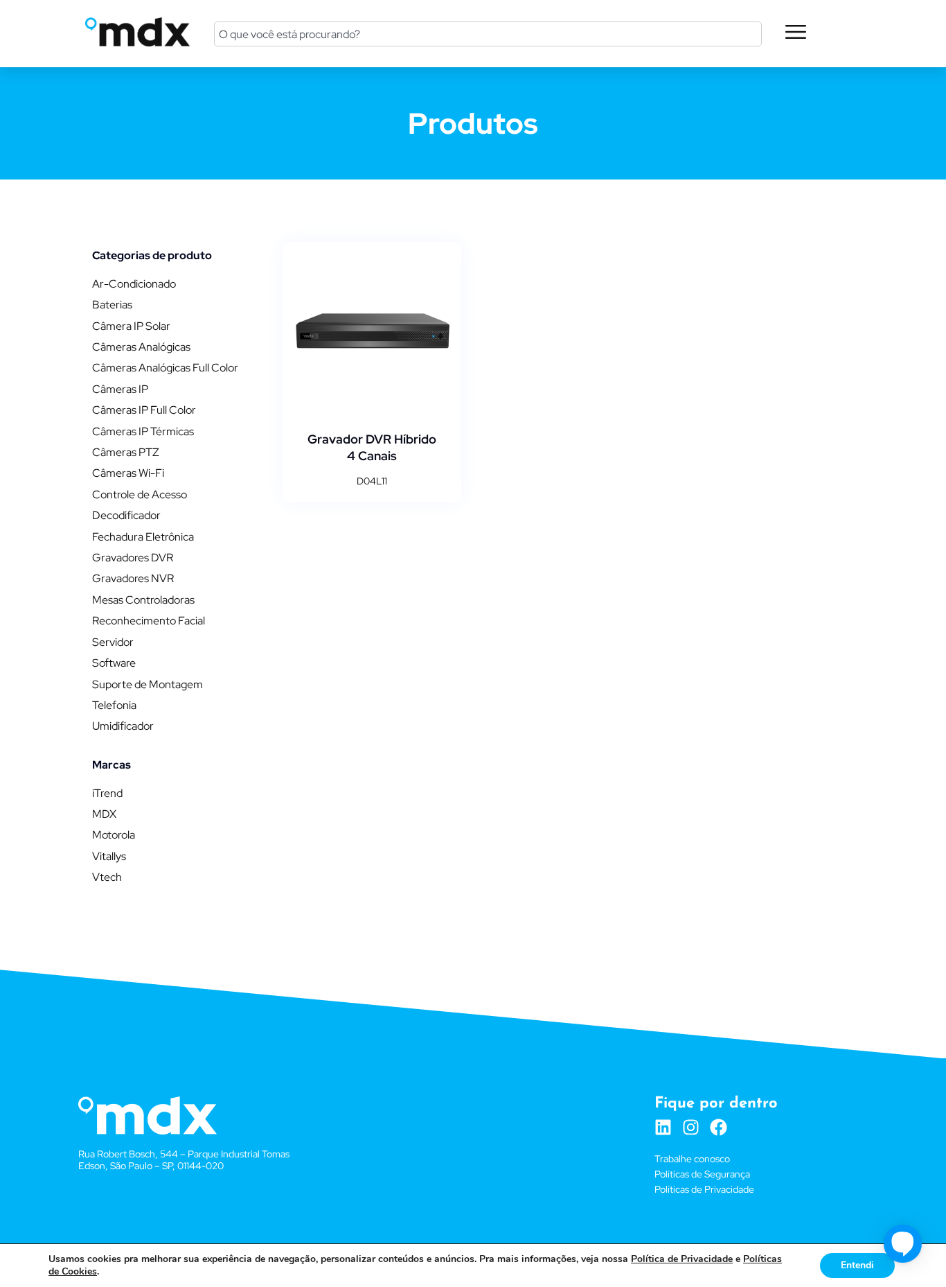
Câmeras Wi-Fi (128, 473)
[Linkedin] (663, 1127)
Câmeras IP (120, 389)
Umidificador (123, 726)
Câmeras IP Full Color (144, 410)
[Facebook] (718, 1127)
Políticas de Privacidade (704, 1189)
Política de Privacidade (682, 1259)
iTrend (107, 793)
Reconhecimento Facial (148, 620)
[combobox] (488, 33)
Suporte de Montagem (147, 684)
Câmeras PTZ (125, 452)
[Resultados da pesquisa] (488, 64)
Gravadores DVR (132, 557)
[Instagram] (690, 1127)
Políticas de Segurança (702, 1174)
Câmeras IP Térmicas (143, 431)
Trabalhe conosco (692, 1159)
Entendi (857, 1265)
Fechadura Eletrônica (143, 536)
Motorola (113, 835)
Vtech (107, 877)
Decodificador (126, 515)
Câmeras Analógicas (141, 347)
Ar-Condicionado (134, 284)
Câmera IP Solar (131, 326)
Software (114, 663)
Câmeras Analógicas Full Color (165, 367)
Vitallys (109, 856)
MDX (104, 814)
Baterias (112, 304)
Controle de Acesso (139, 494)
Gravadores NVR (133, 578)
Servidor (113, 642)
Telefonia (114, 705)
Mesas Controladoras (143, 600)
